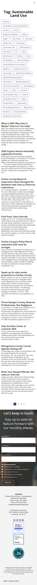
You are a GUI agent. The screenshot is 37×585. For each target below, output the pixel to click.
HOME (5, 581)
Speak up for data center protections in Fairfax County (16, 274)
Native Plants (7, 82)
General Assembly (23, 60)
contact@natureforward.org (18, 504)
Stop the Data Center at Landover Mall (13, 327)
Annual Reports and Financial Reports (15, 26)
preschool (24, 90)
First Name (5, 436)
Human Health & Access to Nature (14, 64)
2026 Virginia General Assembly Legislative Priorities (17, 152)
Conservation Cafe (9, 47)
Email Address (6, 455)
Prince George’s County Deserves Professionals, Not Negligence (18, 303)
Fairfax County (7, 56)
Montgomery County (20, 69)
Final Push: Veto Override (14, 216)
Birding (24, 35)
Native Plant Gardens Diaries (12, 77)
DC (16, 52)
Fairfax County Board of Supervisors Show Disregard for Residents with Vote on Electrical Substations (18, 183)
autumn (15, 30)
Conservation (20, 43)
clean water (28, 39)
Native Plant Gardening (23, 73)
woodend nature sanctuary (12, 116)
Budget (5, 39)
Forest (29, 56)
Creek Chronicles (24, 47)
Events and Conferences (11, 472)
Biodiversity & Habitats (10, 35)
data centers (7, 52)
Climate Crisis (7, 43)
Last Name (5, 446)
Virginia (23, 99)
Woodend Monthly (20, 112)
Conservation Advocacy (10, 477)
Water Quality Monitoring (11, 107)
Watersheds (28, 107)
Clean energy (16, 39)
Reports (25, 95)
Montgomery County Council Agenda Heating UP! (16, 347)
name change (7, 73)
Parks (14, 90)
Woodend (6, 112)
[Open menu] (34, 3)
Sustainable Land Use (10, 99)
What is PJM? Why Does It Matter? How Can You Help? (15, 125)
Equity (24, 52)
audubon (6, 30)
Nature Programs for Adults (12, 467)
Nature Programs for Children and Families (16, 469)
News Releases (28, 86)
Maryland (6, 69)
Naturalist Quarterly (22, 82)
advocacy (6, 22)
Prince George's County (10, 95)
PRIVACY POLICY (14, 581)
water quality (22, 103)
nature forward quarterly (11, 86)
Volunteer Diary (8, 103)
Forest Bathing (7, 60)
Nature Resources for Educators (13, 474)
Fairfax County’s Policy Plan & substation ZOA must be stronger (16, 244)
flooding (19, 56)
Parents (5, 90)
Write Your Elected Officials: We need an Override (17, 373)
